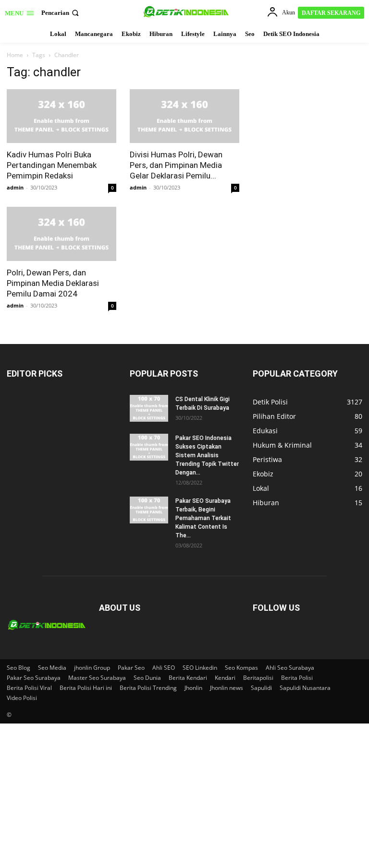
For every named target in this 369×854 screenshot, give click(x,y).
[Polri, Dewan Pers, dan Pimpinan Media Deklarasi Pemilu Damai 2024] (61, 234)
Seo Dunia (147, 678)
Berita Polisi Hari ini (86, 688)
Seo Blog (18, 668)
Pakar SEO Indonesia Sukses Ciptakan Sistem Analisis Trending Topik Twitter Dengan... (207, 455)
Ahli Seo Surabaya (290, 668)
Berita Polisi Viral (29, 688)
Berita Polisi (297, 678)
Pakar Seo (131, 668)
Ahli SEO (163, 668)
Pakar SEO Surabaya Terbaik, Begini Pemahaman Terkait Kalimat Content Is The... (203, 518)
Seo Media (52, 668)
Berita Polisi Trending (148, 688)
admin (15, 187)
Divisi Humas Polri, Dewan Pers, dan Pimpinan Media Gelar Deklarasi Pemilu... (176, 165)
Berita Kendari (188, 678)
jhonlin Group (92, 668)
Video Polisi (22, 698)
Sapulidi (261, 688)
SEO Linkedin (200, 668)
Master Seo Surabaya (97, 678)
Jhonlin (193, 688)
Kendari (225, 678)
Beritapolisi (258, 678)
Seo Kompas (241, 668)
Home (15, 55)
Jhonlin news (226, 688)
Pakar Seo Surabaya (34, 678)
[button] (61, 12)
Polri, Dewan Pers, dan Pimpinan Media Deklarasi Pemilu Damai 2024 (53, 283)
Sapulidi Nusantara (305, 688)
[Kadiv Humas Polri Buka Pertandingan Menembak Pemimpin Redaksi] (61, 116)
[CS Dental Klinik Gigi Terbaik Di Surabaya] (149, 408)
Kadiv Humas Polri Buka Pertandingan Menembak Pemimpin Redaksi (52, 165)
